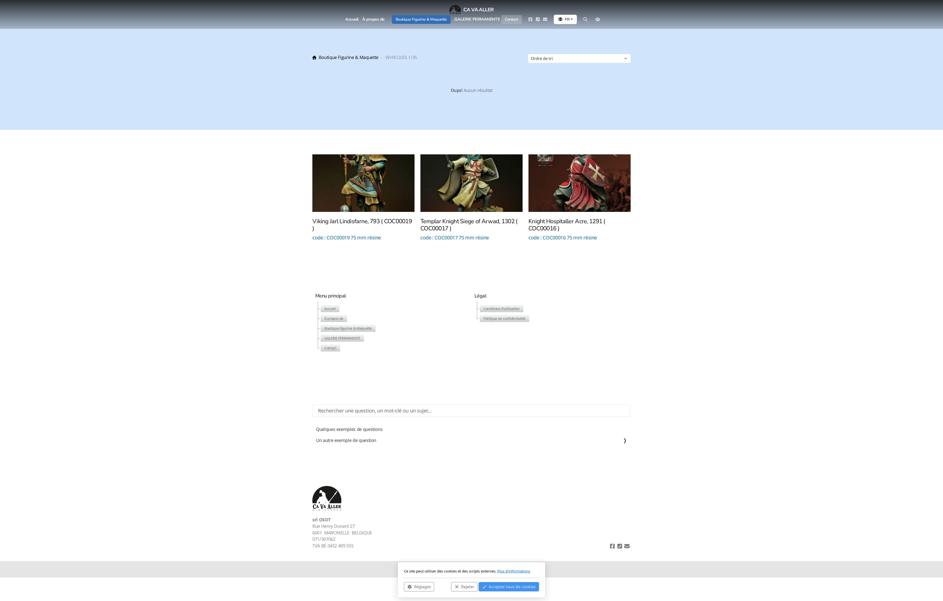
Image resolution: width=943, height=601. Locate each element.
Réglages (422, 586)
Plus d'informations (513, 571)
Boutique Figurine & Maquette (348, 57)
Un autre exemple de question (346, 440)
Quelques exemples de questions (349, 429)
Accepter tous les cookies (512, 586)
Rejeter (467, 586)
